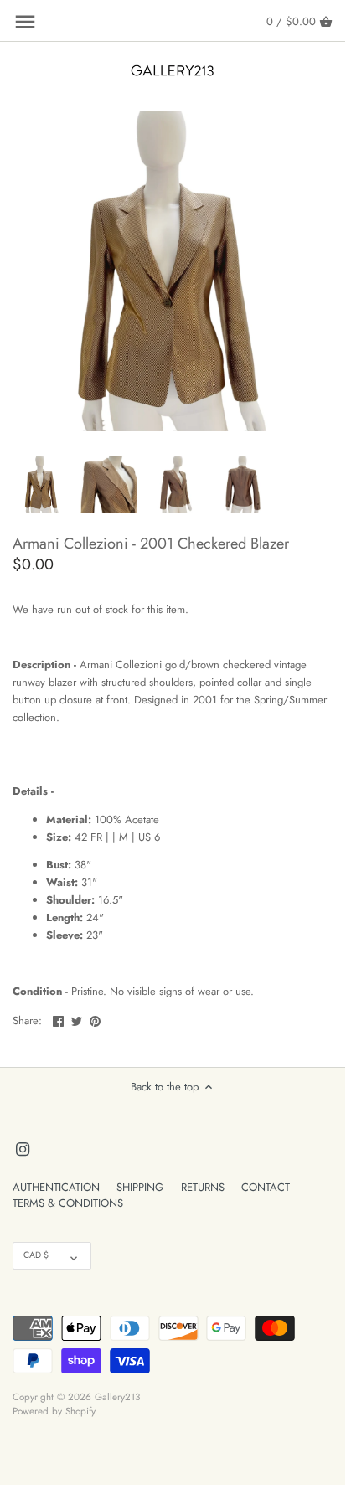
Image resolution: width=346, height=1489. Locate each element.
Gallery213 (117, 1396)
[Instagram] (22, 1148)
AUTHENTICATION (56, 1187)
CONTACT (265, 1187)
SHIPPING (139, 1187)
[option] (42, 485)
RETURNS (203, 1187)
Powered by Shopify (54, 1411)
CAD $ (36, 1255)
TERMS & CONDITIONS (68, 1203)
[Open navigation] (25, 21)
